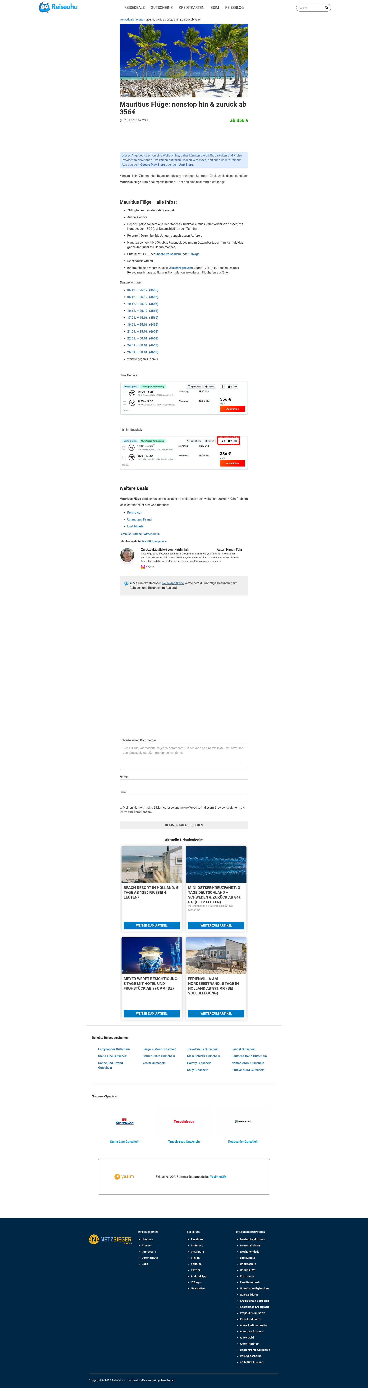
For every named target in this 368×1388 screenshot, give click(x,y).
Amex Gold (247, 1337)
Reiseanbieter (249, 1294)
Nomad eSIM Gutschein (248, 1063)
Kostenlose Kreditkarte (255, 1306)
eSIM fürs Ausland (251, 1362)
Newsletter (198, 1288)
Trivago (194, 254)
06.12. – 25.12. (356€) (142, 290)
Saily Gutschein (197, 1070)
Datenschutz (150, 1257)
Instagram (197, 1251)
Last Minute (135, 526)
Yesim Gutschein (154, 1063)
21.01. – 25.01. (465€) (142, 331)
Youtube (196, 1263)
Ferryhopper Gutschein (114, 1049)
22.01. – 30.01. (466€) (142, 338)
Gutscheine (162, 7)
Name (124, 777)
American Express (251, 1331)
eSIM (215, 7)
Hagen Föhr (234, 549)
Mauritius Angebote (154, 541)
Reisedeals (134, 7)
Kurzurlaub (247, 1276)
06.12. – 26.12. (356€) (142, 297)
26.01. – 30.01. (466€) (142, 352)
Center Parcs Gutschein (159, 1056)
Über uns (147, 1239)
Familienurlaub (250, 1282)
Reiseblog (234, 7)
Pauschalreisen (250, 1245)
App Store (186, 164)
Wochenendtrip (250, 1251)
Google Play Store (152, 164)
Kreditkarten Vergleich (254, 1300)
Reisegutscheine (250, 1356)
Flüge (139, 19)
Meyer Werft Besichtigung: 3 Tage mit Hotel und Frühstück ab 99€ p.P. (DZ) (151, 983)
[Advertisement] (182, 637)
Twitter (195, 1270)
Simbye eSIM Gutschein (248, 1070)
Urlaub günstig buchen (254, 1288)
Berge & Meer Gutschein (159, 1049)
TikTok (195, 1257)
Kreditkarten (192, 7)
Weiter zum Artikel (152, 925)
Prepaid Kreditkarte (252, 1313)
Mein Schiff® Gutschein (203, 1056)
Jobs (145, 1263)
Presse (146, 1245)
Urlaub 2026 (247, 1270)
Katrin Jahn (182, 549)
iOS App (196, 1282)
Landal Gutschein (243, 1049)
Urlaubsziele (248, 1263)
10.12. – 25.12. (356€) (142, 304)
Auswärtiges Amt (181, 268)
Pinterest (197, 1245)
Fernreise (125, 533)
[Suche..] (326, 7)
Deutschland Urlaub (252, 1239)
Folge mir (150, 566)
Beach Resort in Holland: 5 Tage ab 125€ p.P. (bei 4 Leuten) (151, 892)
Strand (137, 533)
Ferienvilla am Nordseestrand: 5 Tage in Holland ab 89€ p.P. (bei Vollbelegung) (213, 985)
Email (123, 792)
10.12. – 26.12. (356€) (142, 311)
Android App (199, 1276)
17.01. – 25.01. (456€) (142, 318)
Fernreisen (134, 512)
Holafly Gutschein (199, 1063)
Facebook (197, 1239)
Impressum (149, 1251)
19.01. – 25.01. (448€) (142, 324)
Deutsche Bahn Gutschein (249, 1056)
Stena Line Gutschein (112, 1056)
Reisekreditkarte (173, 583)
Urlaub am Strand (139, 519)
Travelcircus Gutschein (203, 1049)
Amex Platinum (250, 1343)
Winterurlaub (152, 533)
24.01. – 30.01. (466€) (142, 345)
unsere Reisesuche (168, 254)
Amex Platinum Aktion (254, 1325)
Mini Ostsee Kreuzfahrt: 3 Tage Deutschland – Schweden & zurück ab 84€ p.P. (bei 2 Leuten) (214, 894)
